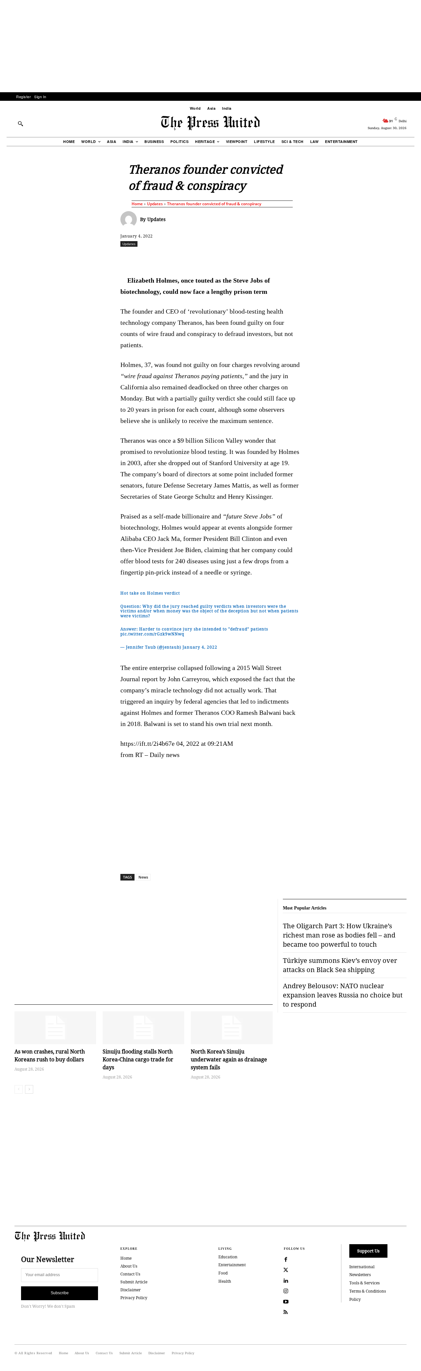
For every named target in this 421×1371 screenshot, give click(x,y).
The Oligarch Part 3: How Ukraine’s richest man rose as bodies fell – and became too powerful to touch (339, 935)
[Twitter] (286, 1270)
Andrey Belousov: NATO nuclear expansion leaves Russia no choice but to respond (343, 995)
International (362, 1267)
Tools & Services (364, 1283)
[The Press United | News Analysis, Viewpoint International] (210, 123)
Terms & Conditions (367, 1291)
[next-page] (29, 1089)
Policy (355, 1299)
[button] (20, 123)
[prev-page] (18, 1089)
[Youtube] (286, 1302)
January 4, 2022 (200, 647)
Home (137, 204)
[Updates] (130, 219)
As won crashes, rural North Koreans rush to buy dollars (49, 1055)
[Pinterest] (242, 258)
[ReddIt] (197, 258)
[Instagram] (286, 1291)
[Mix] (303, 258)
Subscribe (60, 1293)
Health (224, 1281)
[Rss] (286, 1312)
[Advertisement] (210, 46)
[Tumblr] (272, 258)
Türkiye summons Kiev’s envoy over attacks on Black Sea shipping (340, 965)
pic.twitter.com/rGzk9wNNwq (152, 634)
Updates (155, 204)
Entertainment (232, 1265)
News (143, 877)
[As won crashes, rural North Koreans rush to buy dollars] (55, 1027)
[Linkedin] (227, 258)
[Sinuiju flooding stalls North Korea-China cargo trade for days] (143, 1027)
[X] (181, 258)
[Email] (257, 258)
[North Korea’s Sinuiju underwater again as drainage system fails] (231, 1027)
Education (227, 1257)
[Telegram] (287, 258)
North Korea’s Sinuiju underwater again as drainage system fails (229, 1059)
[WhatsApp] (212, 258)
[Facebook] (166, 258)
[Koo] (408, 258)
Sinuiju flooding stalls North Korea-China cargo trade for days (138, 1059)
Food (223, 1273)
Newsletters (360, 1274)
